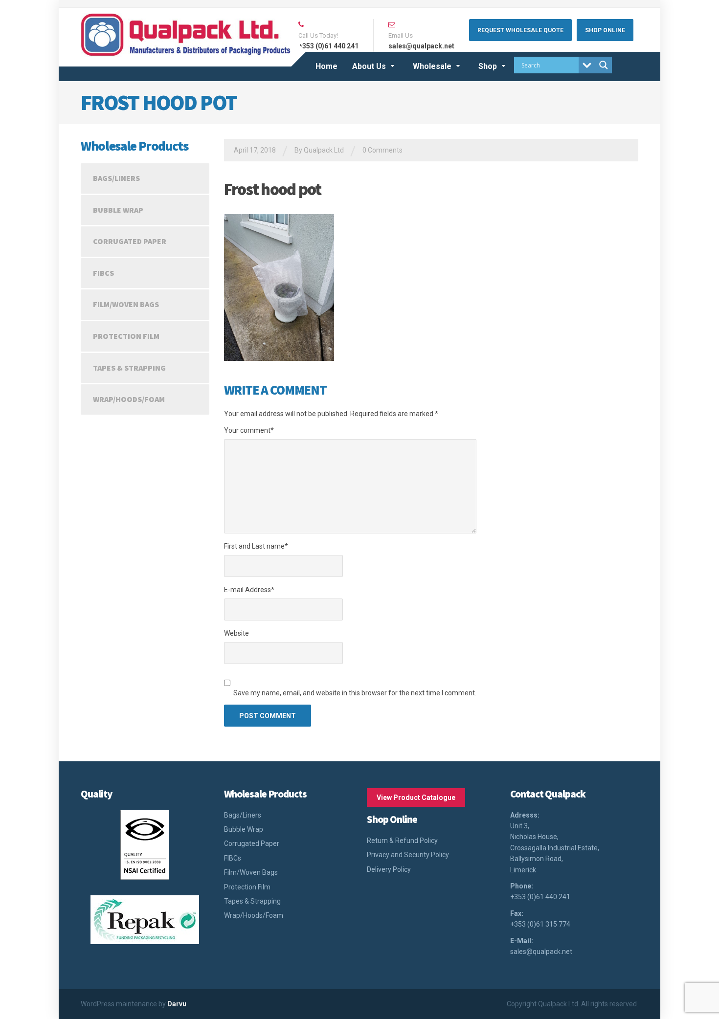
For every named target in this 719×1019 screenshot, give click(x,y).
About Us (369, 66)
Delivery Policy (389, 869)
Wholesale (432, 66)
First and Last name (256, 546)
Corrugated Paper (129, 241)
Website (236, 633)
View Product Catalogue (416, 797)
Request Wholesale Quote (520, 30)
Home (326, 66)
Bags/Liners (116, 178)
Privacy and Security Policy (408, 855)
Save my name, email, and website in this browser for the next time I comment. (354, 693)
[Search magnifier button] (603, 65)
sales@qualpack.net (541, 951)
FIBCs (103, 273)
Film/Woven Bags (126, 304)
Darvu (176, 1004)
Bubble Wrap (118, 210)
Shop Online (605, 30)
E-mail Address (249, 590)
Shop (487, 66)
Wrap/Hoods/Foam (129, 399)
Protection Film (126, 336)
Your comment (249, 430)
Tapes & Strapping (129, 368)
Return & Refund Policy (402, 840)
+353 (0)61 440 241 (540, 897)
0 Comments (382, 150)
